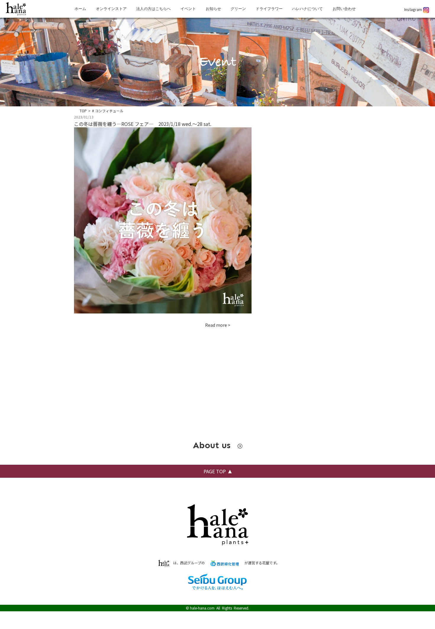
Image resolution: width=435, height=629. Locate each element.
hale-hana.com (202, 607)
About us (213, 445)
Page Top (215, 471)
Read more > (217, 325)
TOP (83, 110)
